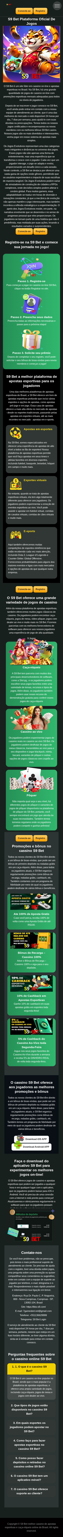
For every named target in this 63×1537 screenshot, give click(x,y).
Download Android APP (35, 1146)
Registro (40, 11)
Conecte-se (24, 11)
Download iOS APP (36, 1139)
